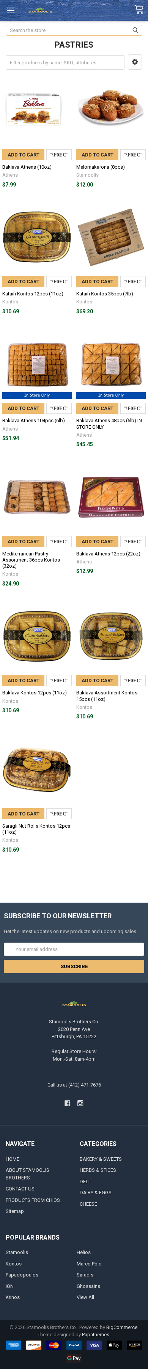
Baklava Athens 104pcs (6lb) (33, 420)
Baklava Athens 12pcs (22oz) (108, 554)
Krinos (13, 1297)
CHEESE (88, 1204)
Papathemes (95, 1334)
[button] (135, 62)
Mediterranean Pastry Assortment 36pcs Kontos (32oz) (31, 560)
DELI (85, 1181)
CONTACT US (20, 1189)
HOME (12, 1159)
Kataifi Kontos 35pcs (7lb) (104, 294)
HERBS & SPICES (98, 1170)
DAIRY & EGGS (96, 1192)
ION (10, 1286)
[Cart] (141, 10)
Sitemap (15, 1211)
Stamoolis (17, 1252)
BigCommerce (121, 1327)
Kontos (14, 1264)
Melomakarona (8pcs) (100, 167)
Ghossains (88, 1286)
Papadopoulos (22, 1275)
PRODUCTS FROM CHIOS (33, 1200)
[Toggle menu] (10, 10)
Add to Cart (23, 155)
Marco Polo (89, 1264)
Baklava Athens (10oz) (27, 167)
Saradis (85, 1275)
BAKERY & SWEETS (101, 1159)
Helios (84, 1252)
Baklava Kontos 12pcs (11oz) (34, 693)
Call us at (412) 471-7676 (74, 1085)
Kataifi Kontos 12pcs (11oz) (32, 294)
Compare (59, 154)
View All (85, 1297)
